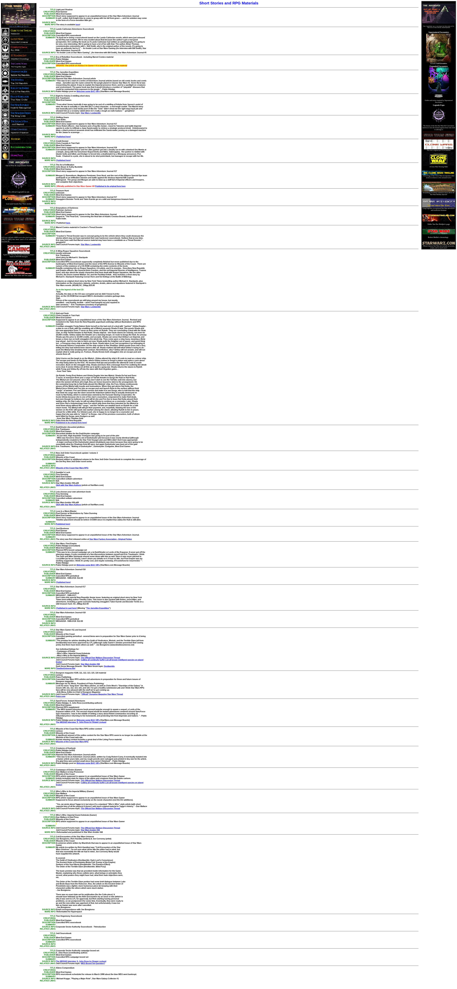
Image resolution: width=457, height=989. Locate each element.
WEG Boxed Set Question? (93, 963)
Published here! (63, 137)
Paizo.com (60, 696)
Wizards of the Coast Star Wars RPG (72, 468)
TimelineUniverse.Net (65, 668)
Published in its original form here (110, 186)
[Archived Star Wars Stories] (438, 23)
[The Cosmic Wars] (22, 68)
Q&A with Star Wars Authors (68, 485)
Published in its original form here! (71, 423)
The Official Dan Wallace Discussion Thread (100, 658)
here (78, 25)
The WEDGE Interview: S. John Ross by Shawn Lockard (81, 722)
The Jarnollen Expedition (97, 608)
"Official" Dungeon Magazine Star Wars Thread (102, 694)
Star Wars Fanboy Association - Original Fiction (110, 539)
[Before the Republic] (22, 76)
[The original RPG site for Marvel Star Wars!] (19, 274)
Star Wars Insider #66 (90, 664)
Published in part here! (66, 608)
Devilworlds (109, 666)
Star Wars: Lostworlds (91, 113)
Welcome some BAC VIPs (88, 91)
